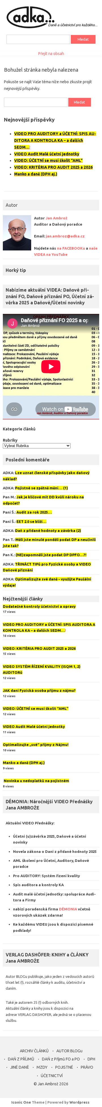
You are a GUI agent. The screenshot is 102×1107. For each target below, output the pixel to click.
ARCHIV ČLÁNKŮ (34, 1051)
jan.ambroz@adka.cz (65, 236)
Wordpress (79, 1102)
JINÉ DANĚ (19, 1067)
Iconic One (21, 1102)
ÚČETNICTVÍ (52, 1075)
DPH (91, 1059)
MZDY (42, 1067)
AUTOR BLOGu (69, 1051)
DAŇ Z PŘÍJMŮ (21, 1059)
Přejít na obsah (51, 54)
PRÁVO (87, 1067)
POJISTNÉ (64, 1067)
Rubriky (10, 440)
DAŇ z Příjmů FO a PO (61, 1059)
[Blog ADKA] (51, 28)
